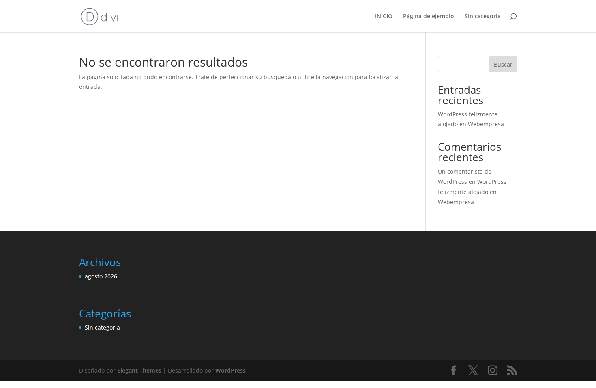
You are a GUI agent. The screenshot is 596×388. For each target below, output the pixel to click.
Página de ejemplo (428, 16)
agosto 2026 (101, 276)
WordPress (230, 370)
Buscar (503, 64)
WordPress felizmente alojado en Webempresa (472, 192)
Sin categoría (483, 16)
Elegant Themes (139, 370)
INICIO (383, 16)
